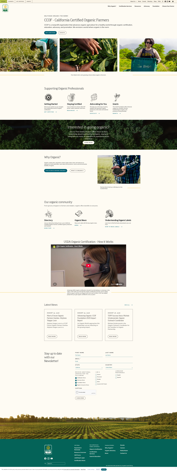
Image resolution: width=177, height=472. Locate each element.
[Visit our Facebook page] (165, 1)
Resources (138, 6)
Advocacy (147, 6)
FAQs (159, 1)
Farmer (98, 374)
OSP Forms (77, 455)
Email (77, 358)
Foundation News (81, 382)
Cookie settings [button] (90, 469)
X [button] (175, 468)
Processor (99, 376)
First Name (79, 352)
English (119, 375)
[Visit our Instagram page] (167, 1)
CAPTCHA (78, 388)
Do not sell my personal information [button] (71, 469)
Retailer (99, 379)
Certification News (81, 377)
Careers (122, 448)
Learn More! (88, 142)
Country (108, 365)
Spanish (119, 377)
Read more (52, 336)
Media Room (124, 450)
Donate (29, 1)
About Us (132, 1)
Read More (83, 469)
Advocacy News (81, 380)
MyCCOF (3, 1)
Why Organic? (112, 6)
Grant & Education (95, 456)
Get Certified (20, 1)
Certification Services (125, 6)
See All (127, 305)
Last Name (109, 352)
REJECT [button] (98, 469)
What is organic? (77, 170)
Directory (149, 1)
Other (98, 381)
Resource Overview (80, 452)
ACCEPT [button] (104, 469)
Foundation (156, 6)
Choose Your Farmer (168, 6)
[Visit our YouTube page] (169, 1)
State (77, 365)
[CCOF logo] (5, 7)
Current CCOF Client (102, 384)
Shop (155, 1)
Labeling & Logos (79, 458)
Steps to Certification (96, 449)
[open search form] (162, 1)
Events (144, 1)
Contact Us (123, 453)
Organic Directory (110, 450)
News (139, 1)
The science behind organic (56, 170)
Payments (11, 1)
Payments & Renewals (77, 448)
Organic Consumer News (83, 385)
